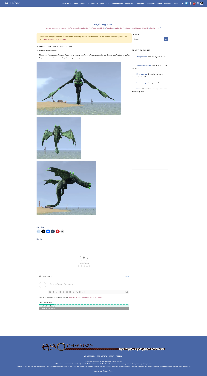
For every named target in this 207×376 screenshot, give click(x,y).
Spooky (152, 28)
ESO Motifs (102, 356)
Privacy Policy (108, 371)
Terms (119, 356)
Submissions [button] (93, 3)
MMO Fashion (89, 356)
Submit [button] (83, 3)
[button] (182, 3)
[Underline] (56, 292)
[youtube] (194, 3)
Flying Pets (109, 28)
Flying (103, 28)
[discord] (197, 3)
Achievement (96, 28)
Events (159, 3)
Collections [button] (140, 3)
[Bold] (50, 292)
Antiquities (151, 3)
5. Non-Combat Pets (85, 28)
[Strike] (60, 292)
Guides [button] (175, 3)
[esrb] (201, 3)
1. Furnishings (73, 28)
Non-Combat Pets (120, 28)
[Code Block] (73, 292)
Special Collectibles (142, 28)
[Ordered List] (63, 292)
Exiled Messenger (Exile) (56, 28)
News (76, 3)
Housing (167, 3)
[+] (83, 292)
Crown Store (104, 3)
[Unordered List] (67, 292)
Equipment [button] (129, 3)
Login (126, 276)
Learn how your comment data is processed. (86, 297)
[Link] (77, 292)
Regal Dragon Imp (103, 24)
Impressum (98, 371)
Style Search (66, 3)
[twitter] (186, 3)
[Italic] (53, 292)
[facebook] (190, 3)
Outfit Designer (117, 3)
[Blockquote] (70, 292)
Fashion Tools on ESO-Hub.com (53, 39)
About (111, 356)
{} (80, 292)
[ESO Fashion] (103, 351)
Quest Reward (131, 28)
